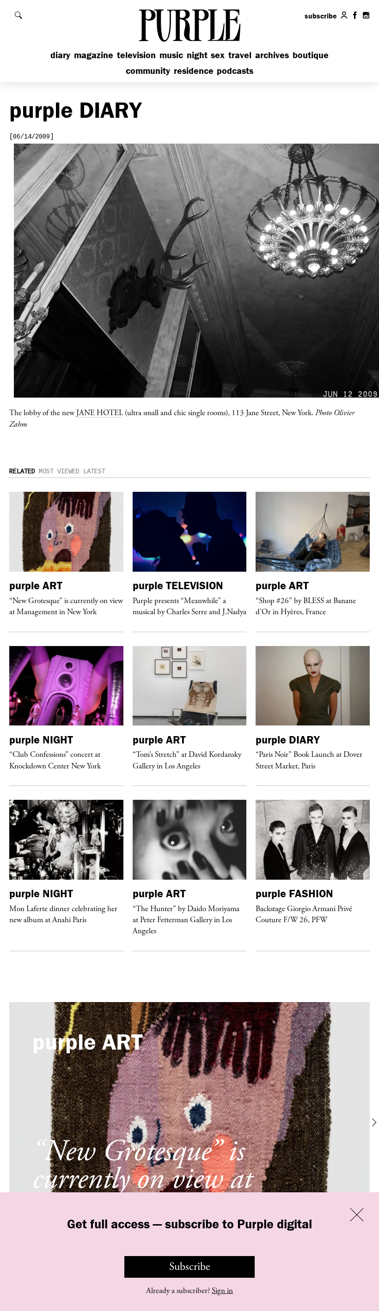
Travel (239, 54)
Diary (60, 54)
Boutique (311, 54)
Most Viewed (59, 471)
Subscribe (189, 1267)
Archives (272, 54)
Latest (94, 471)
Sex (218, 54)
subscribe (321, 15)
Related (22, 471)
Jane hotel (99, 412)
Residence (194, 70)
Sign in (222, 1291)
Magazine (93, 54)
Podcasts (235, 70)
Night (197, 54)
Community (148, 70)
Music (171, 54)
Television (136, 54)
